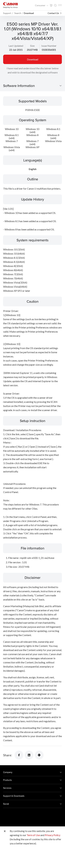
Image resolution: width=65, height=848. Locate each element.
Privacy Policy (52, 835)
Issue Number (48, 45)
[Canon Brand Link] (10, 5)
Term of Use (33, 835)
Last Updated (16, 45)
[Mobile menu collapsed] (60, 5)
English (32, 168)
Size (32, 45)
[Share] (19, 755)
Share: (7, 755)
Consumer (40, 5)
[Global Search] (55, 5)
